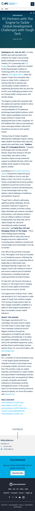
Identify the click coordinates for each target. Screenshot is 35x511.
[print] (30, 13)
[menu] (32, 4)
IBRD (9, 489)
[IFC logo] (9, 3)
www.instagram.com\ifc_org (12, 414)
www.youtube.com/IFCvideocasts (14, 408)
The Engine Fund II (16, 75)
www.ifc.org (9, 394)
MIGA (21, 489)
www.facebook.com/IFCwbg (12, 402)
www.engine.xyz (7, 351)
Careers (21, 493)
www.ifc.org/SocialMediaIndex (13, 411)
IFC (17, 489)
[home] (2, 9)
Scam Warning (28, 505)
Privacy (21, 505)
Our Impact (14, 493)
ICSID (26, 489)
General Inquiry (17, 507)
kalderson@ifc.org (8, 449)
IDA (14, 489)
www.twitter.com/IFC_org (11, 405)
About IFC (6, 493)
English (28, 493)
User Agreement (13, 505)
